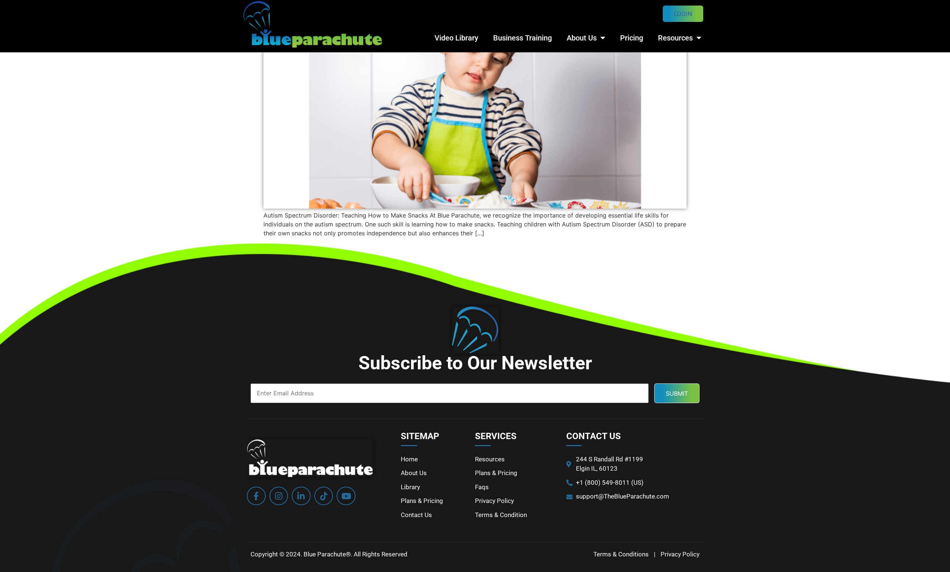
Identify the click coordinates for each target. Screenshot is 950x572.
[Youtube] (346, 496)
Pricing (631, 37)
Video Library (456, 37)
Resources (675, 37)
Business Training (522, 37)
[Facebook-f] (256, 496)
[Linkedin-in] (301, 496)
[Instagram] (278, 496)
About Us (582, 37)
